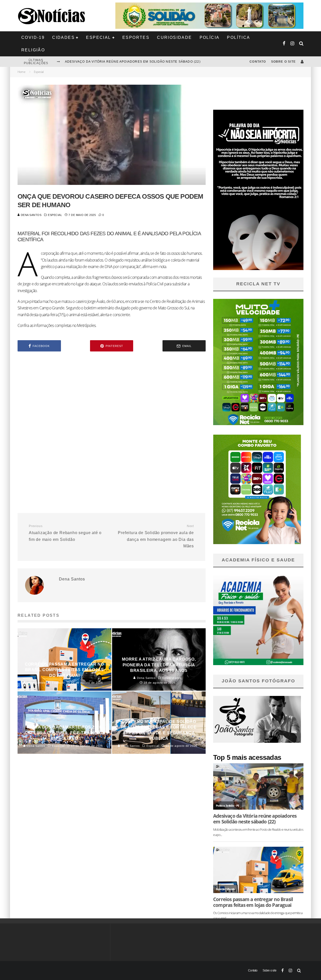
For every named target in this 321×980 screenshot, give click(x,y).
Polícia (210, 37)
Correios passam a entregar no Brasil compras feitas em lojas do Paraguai (253, 902)
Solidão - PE (232, 805)
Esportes (135, 37)
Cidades (63, 37)
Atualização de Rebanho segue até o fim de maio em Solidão (65, 532)
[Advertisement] (112, 398)
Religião (33, 50)
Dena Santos (31, 214)
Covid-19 (33, 37)
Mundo (230, 889)
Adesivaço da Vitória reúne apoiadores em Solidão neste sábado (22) (133, 61)
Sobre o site (283, 61)
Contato (258, 61)
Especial (98, 37)
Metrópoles (86, 325)
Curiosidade (174, 37)
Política (238, 37)
